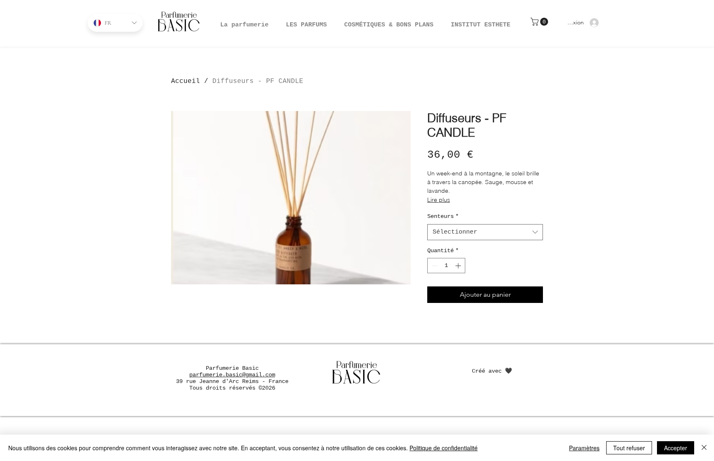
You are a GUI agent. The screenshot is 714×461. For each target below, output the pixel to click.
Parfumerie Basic (232, 368)
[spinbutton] (446, 265)
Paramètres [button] (584, 448)
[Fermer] (704, 447)
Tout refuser (629, 448)
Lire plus (438, 199)
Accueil (185, 81)
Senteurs (443, 216)
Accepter (675, 448)
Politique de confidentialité (443, 448)
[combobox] (485, 232)
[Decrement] (433, 265)
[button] (389, 21)
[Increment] (459, 265)
